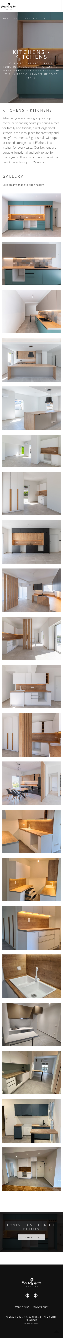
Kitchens (21, 18)
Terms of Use (22, 1307)
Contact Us (31, 1237)
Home (6, 18)
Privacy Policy (40, 1307)
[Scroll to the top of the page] (31, 1282)
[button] (56, 6)
